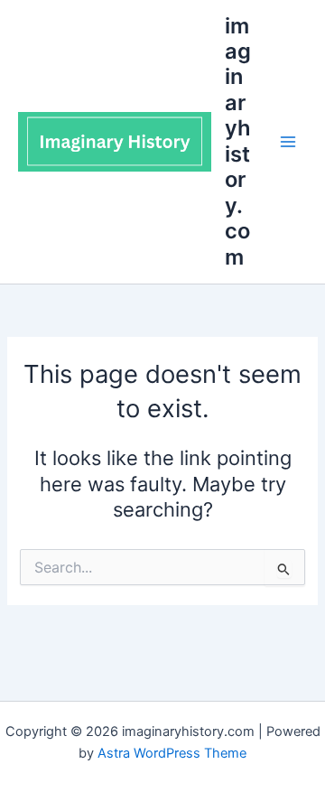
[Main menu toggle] (288, 142)
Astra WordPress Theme (172, 753)
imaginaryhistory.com (238, 141)
